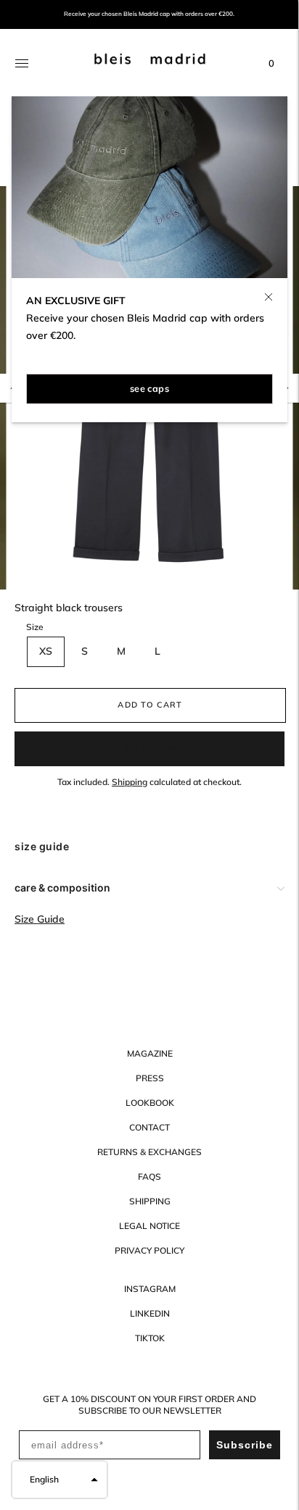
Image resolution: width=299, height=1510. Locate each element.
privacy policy (149, 1250)
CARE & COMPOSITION (62, 887)
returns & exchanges (149, 1151)
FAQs (149, 1176)
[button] (59, 1479)
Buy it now (149, 748)
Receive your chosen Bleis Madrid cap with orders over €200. (149, 14)
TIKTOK (150, 1338)
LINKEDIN (150, 1313)
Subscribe (244, 1445)
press (150, 1078)
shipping (150, 1201)
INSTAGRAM (150, 1288)
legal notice (149, 1225)
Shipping (129, 781)
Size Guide (40, 919)
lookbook (150, 1102)
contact (149, 1127)
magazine (150, 1053)
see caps (149, 388)
